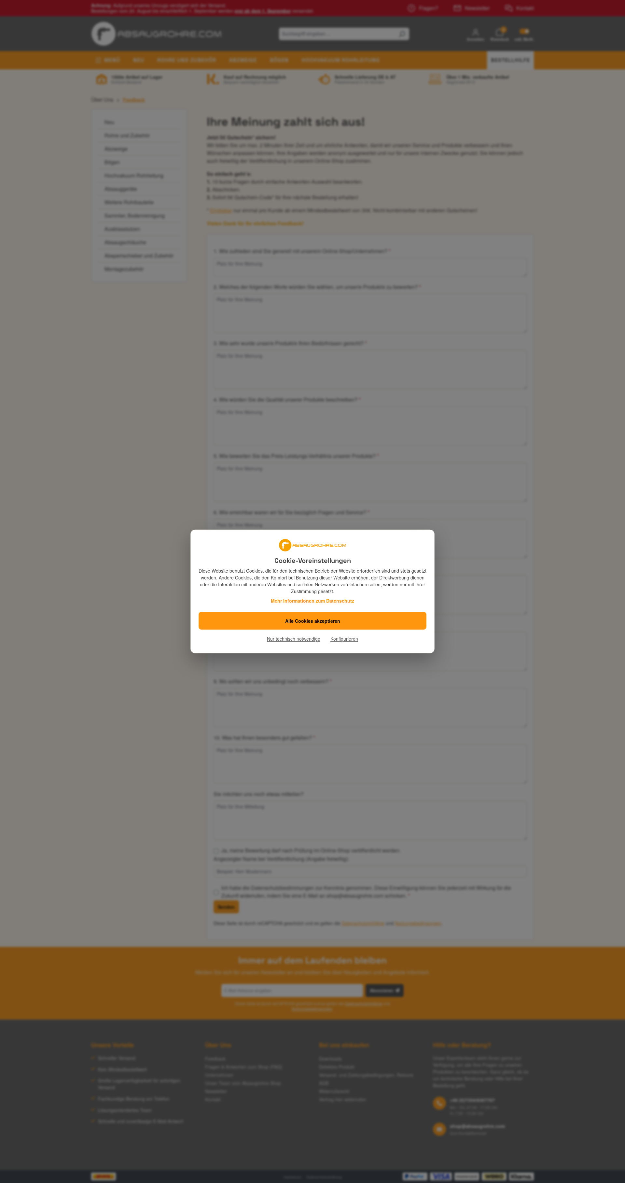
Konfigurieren (344, 638)
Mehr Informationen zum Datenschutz (312, 600)
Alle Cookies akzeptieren (312, 621)
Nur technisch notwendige (293, 638)
